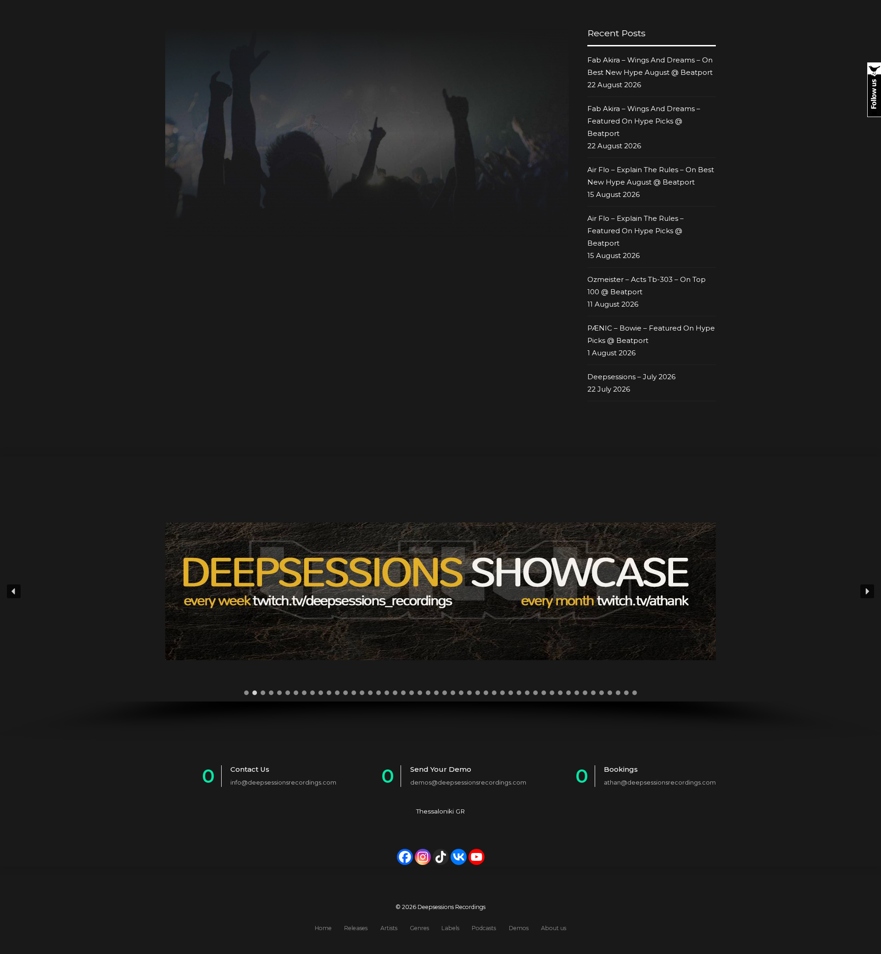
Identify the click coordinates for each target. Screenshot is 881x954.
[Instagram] (423, 857)
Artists (388, 928)
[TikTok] (441, 857)
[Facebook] (405, 857)
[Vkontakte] (459, 857)
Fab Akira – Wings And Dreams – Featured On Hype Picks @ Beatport (643, 121)
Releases (356, 928)
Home (323, 928)
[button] (14, 591)
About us (553, 928)
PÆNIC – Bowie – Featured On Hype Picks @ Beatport (651, 334)
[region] (440, 611)
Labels (450, 928)
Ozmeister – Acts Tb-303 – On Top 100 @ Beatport (646, 285)
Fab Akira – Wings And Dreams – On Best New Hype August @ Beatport (650, 66)
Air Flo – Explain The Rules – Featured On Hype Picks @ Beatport (635, 230)
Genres (419, 928)
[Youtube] (476, 857)
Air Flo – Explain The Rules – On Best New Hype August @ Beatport (650, 175)
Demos (519, 928)
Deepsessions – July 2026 (631, 376)
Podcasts (484, 928)
